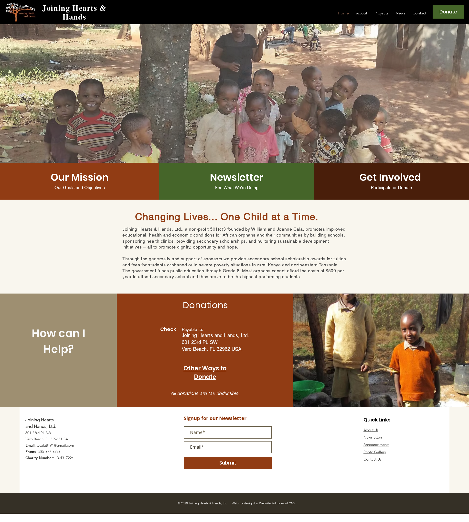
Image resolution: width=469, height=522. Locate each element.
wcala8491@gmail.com (55, 445)
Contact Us (372, 459)
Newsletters (373, 437)
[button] (361, 13)
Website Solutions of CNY (277, 503)
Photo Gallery (374, 452)
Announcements (376, 444)
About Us (370, 430)
